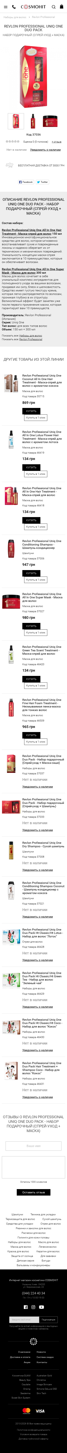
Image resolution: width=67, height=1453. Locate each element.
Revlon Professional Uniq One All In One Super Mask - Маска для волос (33, 270)
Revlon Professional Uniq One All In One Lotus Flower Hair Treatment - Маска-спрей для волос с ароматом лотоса (42, 437)
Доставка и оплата (20, 1357)
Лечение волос (48, 1246)
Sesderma (25, 1393)
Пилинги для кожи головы (33, 1237)
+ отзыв (56, 141)
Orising (26, 1389)
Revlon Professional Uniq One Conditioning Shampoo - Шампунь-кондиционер (41, 544)
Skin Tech (41, 1393)
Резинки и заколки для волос (33, 1228)
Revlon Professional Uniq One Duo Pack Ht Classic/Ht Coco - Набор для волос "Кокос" (42, 1023)
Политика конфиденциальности (33, 1430)
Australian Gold (44, 1375)
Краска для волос (18, 1251)
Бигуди (46, 1260)
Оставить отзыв (33, 1192)
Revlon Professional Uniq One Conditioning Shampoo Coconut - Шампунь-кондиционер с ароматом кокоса (43, 888)
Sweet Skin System (21, 1397)
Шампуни (28, 553)
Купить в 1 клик (35, 417)
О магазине (24, 1352)
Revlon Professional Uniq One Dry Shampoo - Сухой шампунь (43, 844)
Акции (27, 1362)
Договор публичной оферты (33, 1438)
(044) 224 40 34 (33, 1293)
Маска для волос (32, 391)
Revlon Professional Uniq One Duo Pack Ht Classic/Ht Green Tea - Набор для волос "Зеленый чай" (42, 978)
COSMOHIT (33, 6)
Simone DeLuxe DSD (47, 1389)
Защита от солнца (22, 1255)
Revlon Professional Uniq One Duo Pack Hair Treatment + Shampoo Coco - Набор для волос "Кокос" (41, 1068)
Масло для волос (48, 1242)
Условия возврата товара (33, 1434)
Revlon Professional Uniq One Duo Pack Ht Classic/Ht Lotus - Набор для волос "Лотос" (42, 933)
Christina (41, 1380)
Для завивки (48, 1255)
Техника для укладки (43, 1214)
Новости (41, 1352)
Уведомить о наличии (45, 149)
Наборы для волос (30, 335)
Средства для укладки (19, 1223)
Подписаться (48, 1319)
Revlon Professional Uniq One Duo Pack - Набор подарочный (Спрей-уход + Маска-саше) (43, 759)
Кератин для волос (48, 1251)
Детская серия (25, 1260)
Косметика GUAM (21, 1375)
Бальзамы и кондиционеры (33, 1265)
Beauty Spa (24, 1380)
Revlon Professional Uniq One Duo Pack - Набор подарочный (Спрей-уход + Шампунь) (43, 803)
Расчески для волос (34, 1232)
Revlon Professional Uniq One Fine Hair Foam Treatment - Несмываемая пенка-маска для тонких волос (41, 705)
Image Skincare (44, 1384)
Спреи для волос (32, 941)
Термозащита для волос (20, 1219)
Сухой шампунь (51, 1219)
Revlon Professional (30, 339)
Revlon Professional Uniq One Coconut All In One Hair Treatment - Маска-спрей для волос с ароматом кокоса (42, 380)
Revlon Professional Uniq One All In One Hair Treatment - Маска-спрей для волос (32, 231)
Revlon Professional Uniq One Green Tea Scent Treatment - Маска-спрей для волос (41, 650)
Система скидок (45, 1357)
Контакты (42, 1362)
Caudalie (26, 1384)
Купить (31, 411)
